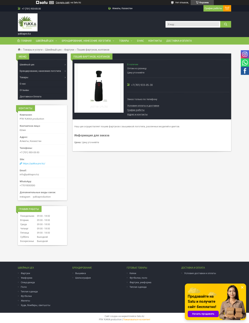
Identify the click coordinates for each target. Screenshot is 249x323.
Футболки (26, 296)
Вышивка (80, 273)
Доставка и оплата (179, 40)
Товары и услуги (32, 49)
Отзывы (24, 90)
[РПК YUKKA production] (28, 22)
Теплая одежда (29, 291)
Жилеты (25, 300)
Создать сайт (63, 2)
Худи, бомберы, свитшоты (35, 305)
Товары (124, 40)
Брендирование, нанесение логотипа (86, 40)
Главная (26, 40)
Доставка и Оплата (30, 96)
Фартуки (69, 49)
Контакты (155, 40)
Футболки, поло (138, 277)
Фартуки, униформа (140, 282)
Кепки (133, 273)
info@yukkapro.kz (29, 174)
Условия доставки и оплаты (200, 273)
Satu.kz (140, 316)
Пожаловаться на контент (136, 319)
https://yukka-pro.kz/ (34, 163)
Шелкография (83, 277)
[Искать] (225, 24)
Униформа (26, 277)
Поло (24, 287)
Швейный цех (45, 40)
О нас (140, 40)
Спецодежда (28, 282)
